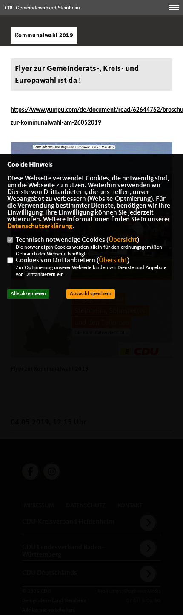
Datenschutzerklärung (40, 226)
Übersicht (123, 240)
